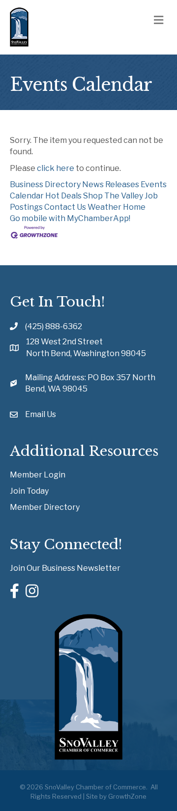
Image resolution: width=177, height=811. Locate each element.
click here (55, 168)
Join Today (29, 491)
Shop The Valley (113, 195)
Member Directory (45, 507)
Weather (104, 207)
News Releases (110, 184)
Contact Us (65, 207)
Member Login (37, 474)
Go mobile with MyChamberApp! (70, 218)
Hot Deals (63, 195)
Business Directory (45, 184)
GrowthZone (127, 796)
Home (134, 207)
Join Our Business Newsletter (65, 568)
